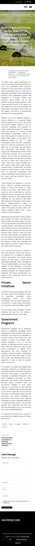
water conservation (21, 82)
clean (11, 424)
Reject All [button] (18, 543)
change (18, 424)
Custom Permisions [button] (21, 539)
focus (5, 427)
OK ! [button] (10, 539)
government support (17, 292)
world (4, 424)
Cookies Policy (25, 536)
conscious (26, 424)
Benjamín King (7, 48)
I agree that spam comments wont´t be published (16, 502)
